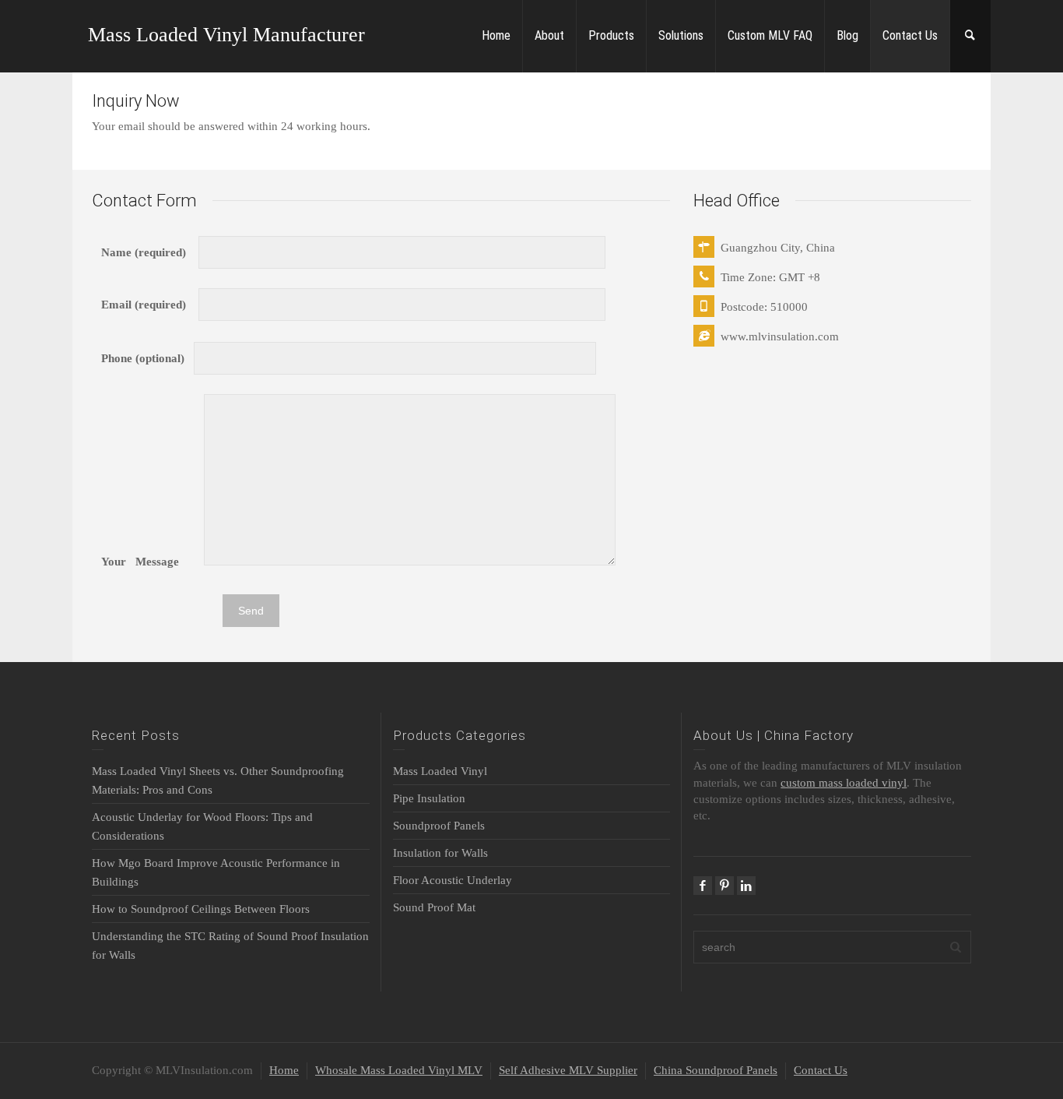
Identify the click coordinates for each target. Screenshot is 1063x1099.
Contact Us (910, 35)
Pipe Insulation (429, 798)
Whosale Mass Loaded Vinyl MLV (398, 1070)
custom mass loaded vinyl (844, 783)
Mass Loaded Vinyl (440, 771)
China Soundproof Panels (715, 1070)
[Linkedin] (746, 885)
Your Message (152, 561)
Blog (847, 35)
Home (496, 35)
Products (611, 35)
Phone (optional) (147, 358)
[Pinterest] (724, 885)
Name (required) (149, 252)
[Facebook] (702, 885)
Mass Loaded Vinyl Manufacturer (226, 34)
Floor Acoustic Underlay (452, 880)
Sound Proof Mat (434, 907)
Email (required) (149, 304)
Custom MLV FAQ (770, 35)
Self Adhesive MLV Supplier (568, 1070)
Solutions (680, 35)
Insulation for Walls (440, 853)
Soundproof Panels (439, 825)
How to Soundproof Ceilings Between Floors (201, 909)
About (549, 35)
